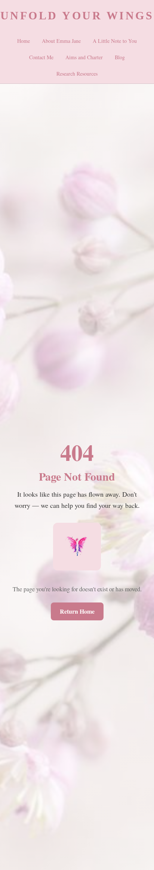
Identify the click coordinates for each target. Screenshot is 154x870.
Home (23, 40)
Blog (120, 57)
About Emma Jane (61, 40)
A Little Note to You (115, 40)
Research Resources (77, 73)
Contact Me (41, 57)
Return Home (77, 611)
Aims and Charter (84, 57)
